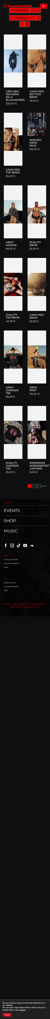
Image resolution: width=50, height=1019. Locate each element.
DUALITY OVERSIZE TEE (12, 465)
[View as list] (27, 24)
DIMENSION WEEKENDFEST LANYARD (39, 465)
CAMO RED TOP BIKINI (13, 171)
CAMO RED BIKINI (36, 316)
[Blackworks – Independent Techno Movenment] (17, 4)
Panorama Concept (31, 607)
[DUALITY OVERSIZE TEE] (13, 432)
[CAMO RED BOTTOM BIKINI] (37, 61)
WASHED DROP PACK (35, 142)
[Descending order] (38, 10)
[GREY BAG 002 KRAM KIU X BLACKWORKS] (13, 61)
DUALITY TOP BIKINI (13, 316)
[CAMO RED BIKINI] (37, 284)
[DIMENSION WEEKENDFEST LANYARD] (37, 432)
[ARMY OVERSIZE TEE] (13, 357)
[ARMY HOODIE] (13, 211)
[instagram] (12, 545)
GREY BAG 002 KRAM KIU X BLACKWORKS (15, 95)
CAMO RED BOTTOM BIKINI (36, 94)
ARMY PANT (33, 389)
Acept (7, 1015)
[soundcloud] (31, 545)
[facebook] (6, 545)
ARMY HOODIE (11, 244)
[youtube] (25, 545)
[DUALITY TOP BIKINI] (13, 284)
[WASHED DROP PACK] (37, 124)
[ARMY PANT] (37, 357)
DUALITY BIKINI (35, 244)
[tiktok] (19, 545)
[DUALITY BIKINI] (37, 211)
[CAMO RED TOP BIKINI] (13, 139)
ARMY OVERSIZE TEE (12, 390)
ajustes (22, 1010)
